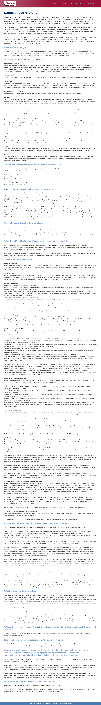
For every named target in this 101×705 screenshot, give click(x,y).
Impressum (37, 704)
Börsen (54, 3)
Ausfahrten (73, 3)
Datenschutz (47, 704)
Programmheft (90, 3)
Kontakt (81, 3)
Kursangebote (63, 3)
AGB (30, 704)
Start (48, 3)
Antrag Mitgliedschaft (66, 704)
